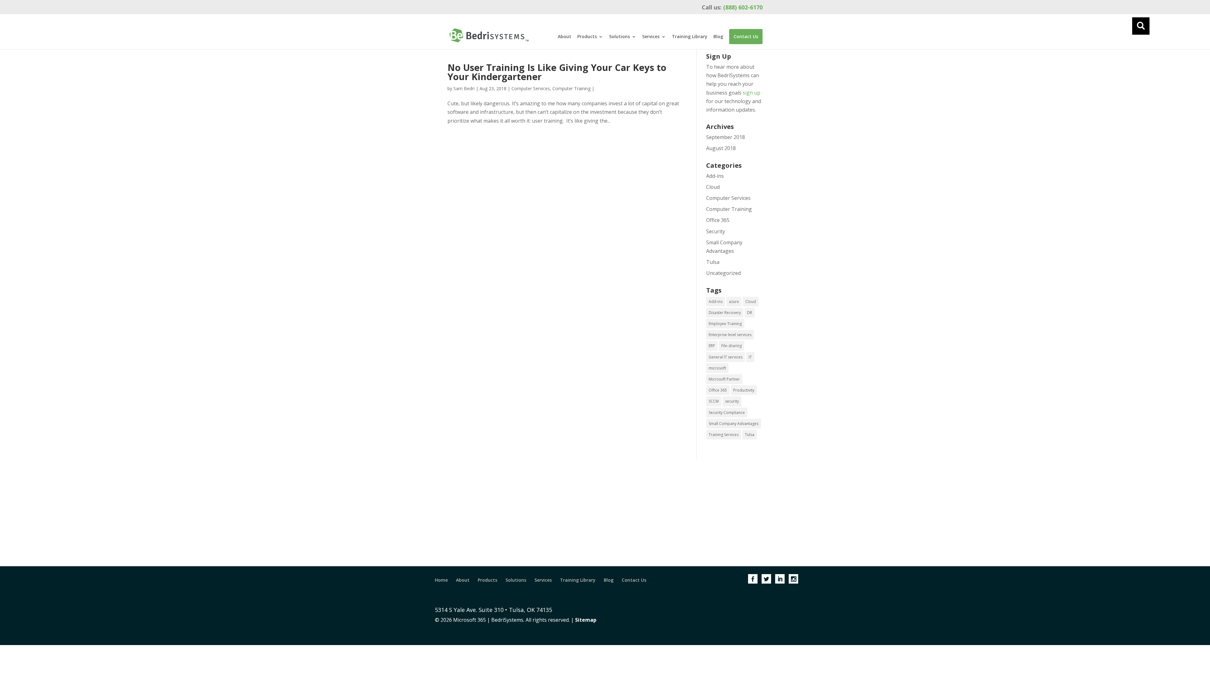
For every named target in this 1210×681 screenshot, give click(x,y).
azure (734, 301)
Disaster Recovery (725, 312)
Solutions (619, 36)
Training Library (689, 36)
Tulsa (712, 262)
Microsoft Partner (724, 379)
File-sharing (731, 345)
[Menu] (1141, 26)
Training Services (724, 434)
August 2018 (721, 148)
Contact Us (746, 36)
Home (441, 580)
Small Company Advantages (733, 423)
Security (715, 231)
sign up (751, 92)
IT (750, 357)
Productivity (743, 390)
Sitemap (585, 619)
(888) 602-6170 (732, 7)
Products (587, 36)
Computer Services (530, 88)
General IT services (725, 357)
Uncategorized (723, 273)
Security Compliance (727, 412)
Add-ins (715, 175)
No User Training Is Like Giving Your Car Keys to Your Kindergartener (556, 72)
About (564, 36)
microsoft (717, 368)
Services (651, 36)
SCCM (714, 401)
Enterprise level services (730, 334)
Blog (718, 36)
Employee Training (725, 323)
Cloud (713, 186)
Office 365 (717, 220)
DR (749, 312)
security (732, 401)
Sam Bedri (464, 88)
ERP (712, 345)
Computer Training (571, 88)
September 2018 (725, 137)
